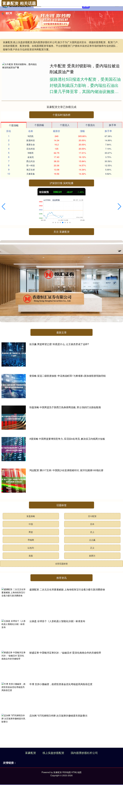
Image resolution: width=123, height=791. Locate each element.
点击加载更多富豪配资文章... (61, 107)
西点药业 (30, 161)
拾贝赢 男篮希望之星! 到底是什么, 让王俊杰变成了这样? (59, 344)
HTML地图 (76, 772)
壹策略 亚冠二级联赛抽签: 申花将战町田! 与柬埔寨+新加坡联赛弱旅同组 (67, 375)
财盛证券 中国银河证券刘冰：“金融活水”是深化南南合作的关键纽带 (65, 652)
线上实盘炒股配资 (53, 753)
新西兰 (92, 555)
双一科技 (30, 165)
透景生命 (30, 144)
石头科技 (30, 148)
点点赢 (92, 539)
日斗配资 (92, 516)
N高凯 (30, 136)
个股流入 (64, 125)
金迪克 (30, 157)
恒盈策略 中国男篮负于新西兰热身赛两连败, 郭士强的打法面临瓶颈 (65, 407)
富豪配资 (30, 753)
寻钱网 (31, 539)
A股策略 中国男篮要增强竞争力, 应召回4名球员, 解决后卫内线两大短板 (67, 438)
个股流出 (90, 125)
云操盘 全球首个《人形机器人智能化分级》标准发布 (57, 621)
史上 (92, 531)
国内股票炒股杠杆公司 (84, 753)
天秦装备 (30, 173)
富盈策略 (31, 516)
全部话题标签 (61, 563)
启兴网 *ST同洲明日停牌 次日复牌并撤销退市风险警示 (58, 715)
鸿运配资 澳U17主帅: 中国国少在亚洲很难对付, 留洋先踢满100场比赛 (66, 470)
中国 (31, 524)
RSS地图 (66, 772)
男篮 (31, 531)
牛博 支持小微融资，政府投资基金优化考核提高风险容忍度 (60, 684)
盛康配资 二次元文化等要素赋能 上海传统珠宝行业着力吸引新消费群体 (67, 589)
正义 (92, 547)
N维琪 (30, 152)
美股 (31, 555)
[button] (4, 206)
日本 (92, 524)
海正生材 (30, 169)
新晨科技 (30, 140)
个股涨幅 (13, 125)
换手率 (112, 125)
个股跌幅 (39, 125)
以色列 (31, 547)
